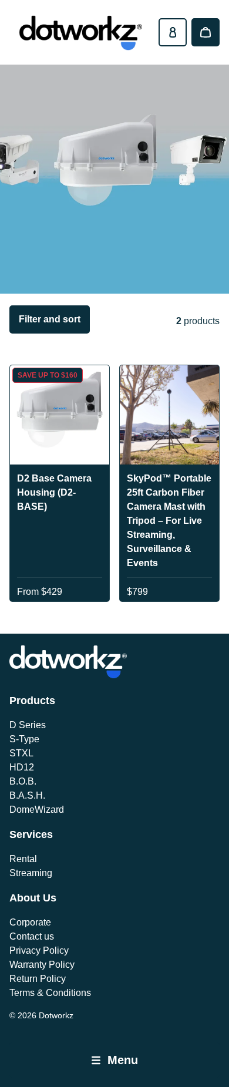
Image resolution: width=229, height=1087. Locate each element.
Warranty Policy (42, 965)
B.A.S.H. (27, 795)
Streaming (30, 873)
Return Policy (37, 979)
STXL (21, 753)
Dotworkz (56, 1015)
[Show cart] (205, 32)
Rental (23, 859)
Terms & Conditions (50, 993)
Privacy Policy (39, 950)
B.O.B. (22, 781)
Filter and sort (49, 319)
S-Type (24, 739)
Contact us (31, 936)
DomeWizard (36, 810)
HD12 (21, 767)
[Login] (173, 32)
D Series (27, 725)
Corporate (30, 922)
